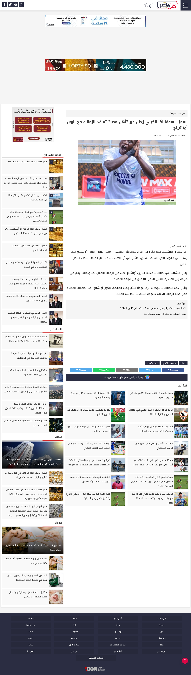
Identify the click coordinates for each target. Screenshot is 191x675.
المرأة (30, 638)
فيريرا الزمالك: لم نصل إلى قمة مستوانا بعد (165, 314)
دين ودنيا (162, 638)
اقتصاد (74, 618)
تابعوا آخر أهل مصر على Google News (124, 377)
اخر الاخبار (162, 618)
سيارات (118, 638)
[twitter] (10, 4)
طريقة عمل (161, 651)
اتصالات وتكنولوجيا (118, 645)
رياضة (118, 625)
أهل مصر (118, 651)
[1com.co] (95, 669)
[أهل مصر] (167, 5)
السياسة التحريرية (96, 658)
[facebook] (4, 4)
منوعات (74, 638)
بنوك (74, 625)
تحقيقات (74, 632)
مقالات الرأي (74, 645)
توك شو (118, 632)
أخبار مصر (118, 618)
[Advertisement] (127, 223)
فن (161, 632)
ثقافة (30, 645)
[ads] (95, 21)
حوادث (161, 625)
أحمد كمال (175, 246)
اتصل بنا (30, 651)
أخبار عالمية (30, 625)
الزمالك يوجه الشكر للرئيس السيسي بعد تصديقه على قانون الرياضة (153, 308)
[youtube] (15, 4)
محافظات (31, 618)
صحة (162, 645)
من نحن (74, 651)
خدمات (30, 632)
